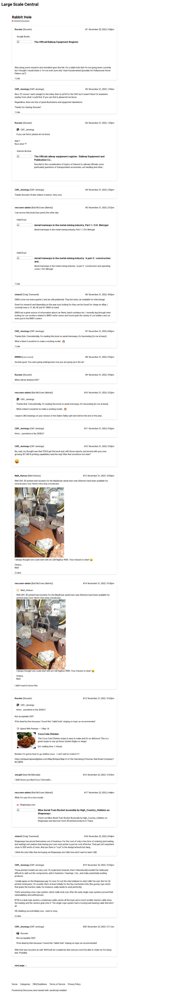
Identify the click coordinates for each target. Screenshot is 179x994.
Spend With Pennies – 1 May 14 (34, 728)
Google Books (23, 36)
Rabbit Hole (21, 17)
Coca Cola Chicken (48, 734)
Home (14, 984)
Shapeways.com (27, 804)
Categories (25, 984)
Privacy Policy (74, 984)
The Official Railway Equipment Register (56, 42)
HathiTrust (21, 220)
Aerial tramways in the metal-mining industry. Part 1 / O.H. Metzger (71, 225)
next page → (21, 965)
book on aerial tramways (66, 336)
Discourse (27, 990)
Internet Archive (24, 151)
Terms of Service (57, 984)
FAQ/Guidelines (40, 984)
